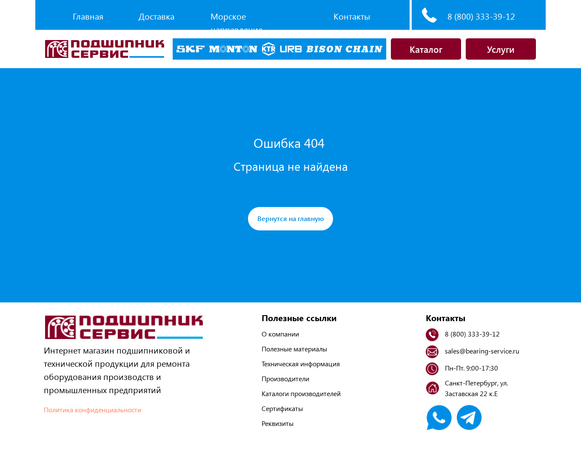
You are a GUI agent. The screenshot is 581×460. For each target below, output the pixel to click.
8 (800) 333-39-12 (481, 16)
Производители (285, 378)
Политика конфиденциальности (92, 409)
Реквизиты (277, 423)
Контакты (351, 16)
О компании (280, 333)
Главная (88, 16)
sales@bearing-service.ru (482, 350)
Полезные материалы (294, 348)
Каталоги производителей (301, 393)
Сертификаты (282, 408)
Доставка (156, 16)
